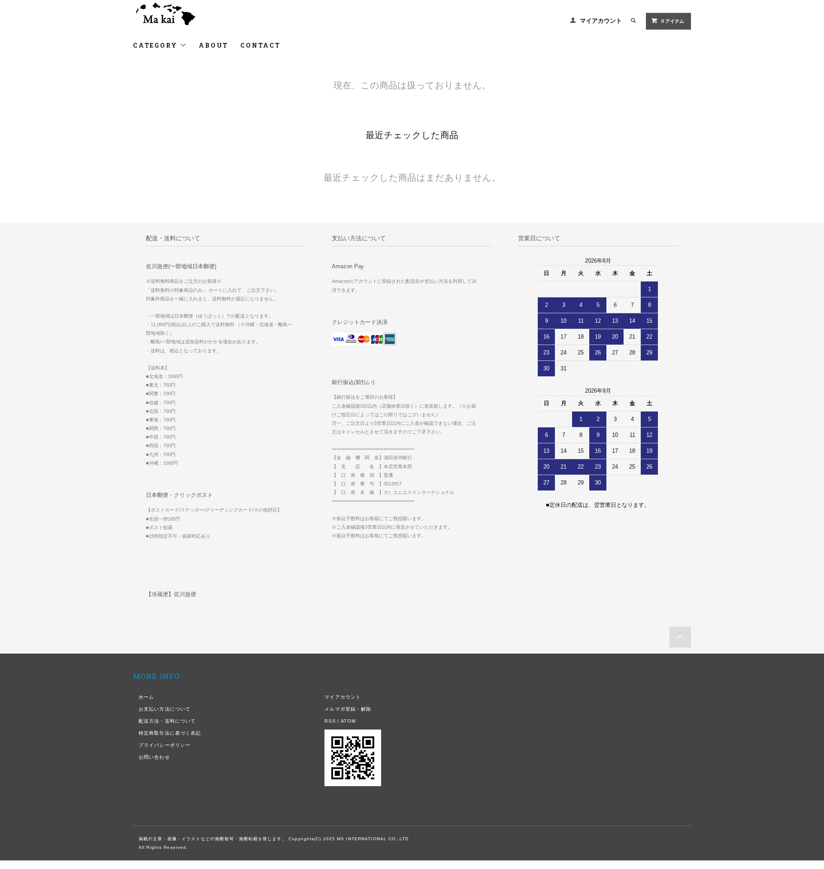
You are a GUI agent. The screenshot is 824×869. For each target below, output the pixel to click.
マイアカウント (601, 20)
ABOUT (213, 45)
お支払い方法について (165, 709)
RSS (329, 721)
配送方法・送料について (167, 721)
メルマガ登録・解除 (347, 709)
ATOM (348, 721)
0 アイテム (672, 21)
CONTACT (260, 45)
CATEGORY (156, 45)
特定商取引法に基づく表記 (170, 733)
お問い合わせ (154, 757)
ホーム (146, 696)
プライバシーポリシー (165, 745)
